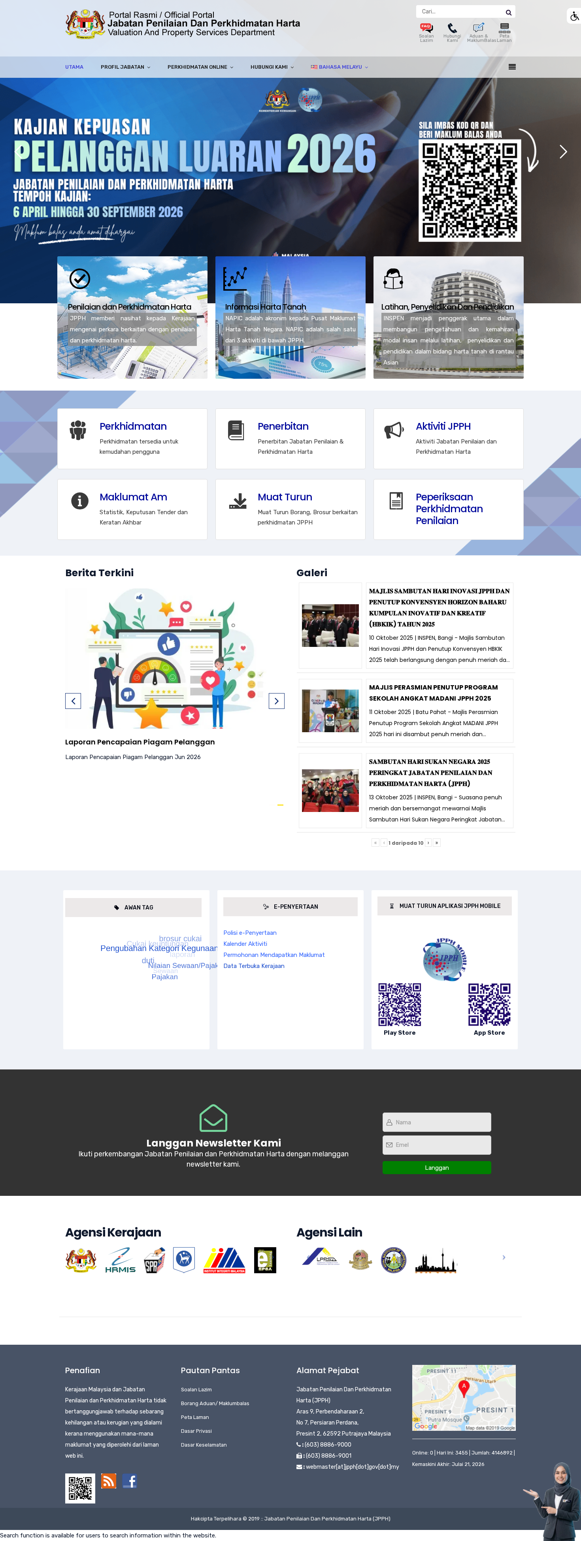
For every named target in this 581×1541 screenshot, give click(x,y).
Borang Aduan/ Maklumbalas (215, 1403)
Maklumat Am (133, 497)
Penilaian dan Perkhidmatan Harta (129, 306)
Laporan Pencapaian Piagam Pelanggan (140, 742)
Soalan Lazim (426, 38)
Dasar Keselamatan (204, 1445)
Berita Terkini (99, 573)
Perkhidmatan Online (197, 67)
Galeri (311, 573)
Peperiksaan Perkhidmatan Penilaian (449, 509)
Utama (74, 67)
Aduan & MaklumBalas (481, 38)
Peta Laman (504, 38)
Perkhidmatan (133, 426)
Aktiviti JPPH (443, 426)
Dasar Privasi (196, 1431)
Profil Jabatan (122, 67)
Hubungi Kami (452, 38)
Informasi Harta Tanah (265, 306)
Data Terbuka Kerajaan (254, 966)
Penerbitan (283, 426)
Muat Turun (285, 497)
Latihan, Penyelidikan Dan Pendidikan (447, 306)
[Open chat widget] (552, 1501)
